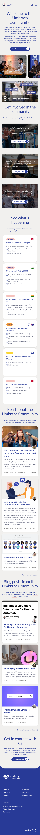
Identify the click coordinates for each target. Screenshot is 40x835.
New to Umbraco (18, 141)
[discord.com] (36, 831)
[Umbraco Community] (7, 5)
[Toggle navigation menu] (36, 5)
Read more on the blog (29, 575)
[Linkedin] (29, 831)
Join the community (18, 49)
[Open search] (32, 5)
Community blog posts (30, 730)
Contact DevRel (18, 759)
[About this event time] (31, 246)
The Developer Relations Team (13, 806)
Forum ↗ (6, 789)
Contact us (6, 812)
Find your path (19, 171)
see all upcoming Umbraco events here (21, 230)
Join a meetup (18, 202)
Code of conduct (27, 795)
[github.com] (32, 831)
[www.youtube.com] (26, 831)
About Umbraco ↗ (9, 809)
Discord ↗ (6, 792)
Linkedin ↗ (6, 795)
